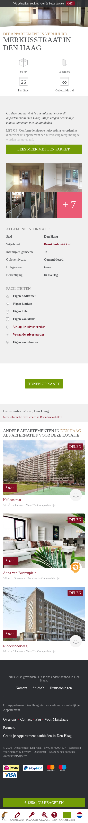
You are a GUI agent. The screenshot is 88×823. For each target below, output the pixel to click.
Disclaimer (40, 751)
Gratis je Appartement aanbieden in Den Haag (37, 736)
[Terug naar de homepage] (4, 816)
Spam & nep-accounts (62, 751)
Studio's (38, 688)
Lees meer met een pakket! (44, 149)
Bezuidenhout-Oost (57, 244)
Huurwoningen (61, 688)
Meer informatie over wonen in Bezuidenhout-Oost (32, 417)
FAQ (54, 820)
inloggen (32, 820)
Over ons (10, 719)
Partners (9, 727)
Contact (26, 719)
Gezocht (44, 820)
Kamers (21, 688)
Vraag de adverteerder (29, 326)
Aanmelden (17, 820)
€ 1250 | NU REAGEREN (44, 803)
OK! (70, 3)
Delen (75, 446)
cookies (34, 3)
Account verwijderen (15, 755)
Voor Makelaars (56, 719)
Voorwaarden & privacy (17, 751)
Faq (38, 719)
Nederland (75, 747)
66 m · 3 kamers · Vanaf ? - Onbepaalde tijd (29, 651)
